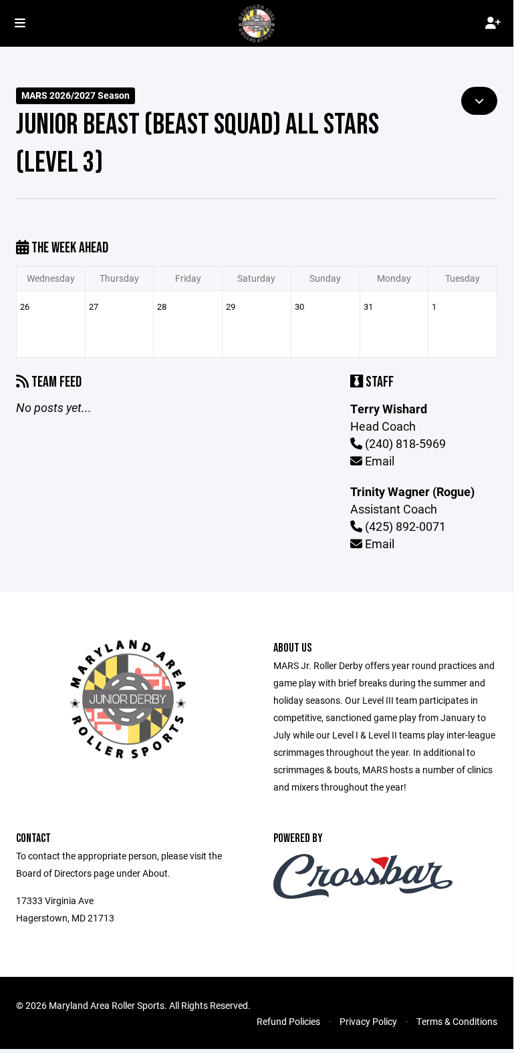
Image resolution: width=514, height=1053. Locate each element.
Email (378, 461)
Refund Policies (288, 1021)
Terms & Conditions (456, 1021)
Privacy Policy (368, 1021)
